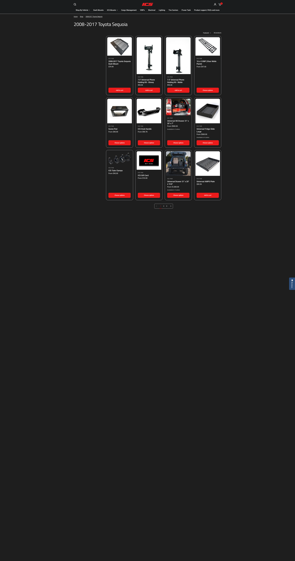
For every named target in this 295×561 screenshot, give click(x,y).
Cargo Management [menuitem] (129, 10)
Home (76, 16)
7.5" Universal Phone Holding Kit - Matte (175, 81)
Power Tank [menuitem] (186, 10)
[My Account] (215, 4)
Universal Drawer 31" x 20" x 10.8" (178, 182)
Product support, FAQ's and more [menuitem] (206, 10)
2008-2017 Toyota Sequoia (94, 16)
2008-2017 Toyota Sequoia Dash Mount (119, 62)
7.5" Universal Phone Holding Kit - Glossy (146, 81)
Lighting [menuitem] (162, 10)
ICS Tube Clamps (115, 170)
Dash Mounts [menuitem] (98, 10)
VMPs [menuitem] (142, 10)
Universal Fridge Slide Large (206, 130)
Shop (81, 16)
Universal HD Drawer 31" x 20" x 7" (178, 122)
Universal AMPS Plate (206, 181)
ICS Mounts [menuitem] (111, 10)
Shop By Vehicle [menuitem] (82, 10)
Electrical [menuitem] (151, 10)
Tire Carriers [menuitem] (173, 10)
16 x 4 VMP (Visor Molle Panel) (206, 62)
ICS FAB (111, 58)
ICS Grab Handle (145, 129)
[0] (219, 4)
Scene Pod (112, 129)
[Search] (75, 4)
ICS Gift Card (143, 175)
